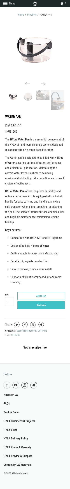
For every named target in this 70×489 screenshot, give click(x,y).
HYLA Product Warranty (17, 447)
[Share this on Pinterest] (32, 324)
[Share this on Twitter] (16, 324)
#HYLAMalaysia (20, 473)
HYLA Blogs (10, 430)
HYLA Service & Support (18, 456)
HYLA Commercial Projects (19, 421)
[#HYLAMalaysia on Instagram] (25, 385)
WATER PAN (13, 117)
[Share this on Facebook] (24, 324)
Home (21, 14)
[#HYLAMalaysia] (35, 3)
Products (32, 14)
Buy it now (41, 305)
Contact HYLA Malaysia (17, 464)
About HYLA (11, 394)
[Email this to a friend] (41, 324)
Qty (6, 294)
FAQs (7, 403)
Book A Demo (11, 412)
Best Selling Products (27, 330)
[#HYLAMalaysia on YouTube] (16, 385)
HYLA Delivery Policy (16, 438)
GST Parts (42, 330)
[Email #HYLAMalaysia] (34, 385)
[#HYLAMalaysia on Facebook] (8, 385)
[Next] (43, 83)
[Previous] (27, 83)
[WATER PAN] (35, 49)
